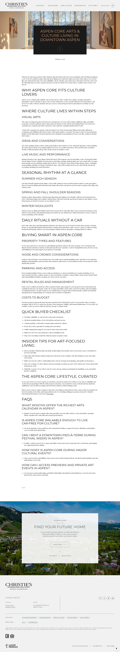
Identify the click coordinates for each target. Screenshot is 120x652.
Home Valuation (66, 5)
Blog (23, 622)
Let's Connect (93, 5)
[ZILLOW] (113, 598)
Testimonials (33, 622)
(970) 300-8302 (105, 5)
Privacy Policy (111, 646)
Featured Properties (29, 617)
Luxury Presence (83, 646)
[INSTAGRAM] (104, 598)
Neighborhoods (80, 5)
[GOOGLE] (108, 598)
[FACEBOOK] (100, 598)
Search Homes (53, 5)
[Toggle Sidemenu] (113, 5)
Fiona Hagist (50, 394)
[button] (60, 544)
